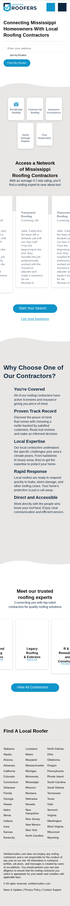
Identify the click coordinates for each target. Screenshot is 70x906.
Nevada (30, 804)
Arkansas (9, 765)
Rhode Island (55, 776)
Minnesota (31, 776)
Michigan (31, 771)
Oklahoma (53, 759)
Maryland (31, 759)
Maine (29, 754)
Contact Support (52, 889)
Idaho (7, 809)
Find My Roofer (16, 62)
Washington (54, 820)
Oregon (52, 765)
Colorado (9, 776)
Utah (50, 804)
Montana (30, 793)
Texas (50, 798)
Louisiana (31, 748)
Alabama (9, 748)
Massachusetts (34, 765)
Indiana (8, 820)
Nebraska (31, 798)
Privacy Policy (32, 889)
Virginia (51, 815)
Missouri (30, 787)
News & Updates (13, 889)
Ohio (50, 754)
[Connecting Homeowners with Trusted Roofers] (20, 7)
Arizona (8, 759)
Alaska (8, 754)
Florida (8, 793)
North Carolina (34, 835)
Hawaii (8, 804)
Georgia (8, 798)
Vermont (52, 809)
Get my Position (17, 55)
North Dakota (55, 748)
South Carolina (56, 782)
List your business (35, 319)
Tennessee (54, 793)
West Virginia (55, 826)
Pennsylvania (55, 771)
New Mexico (32, 824)
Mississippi (32, 782)
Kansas (8, 831)
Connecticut (11, 782)
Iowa (6, 826)
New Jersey (32, 818)
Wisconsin (53, 831)
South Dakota (55, 787)
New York (31, 830)
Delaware (9, 787)
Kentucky (9, 837)
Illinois (7, 815)
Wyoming (53, 837)
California (9, 771)
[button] (62, 7)
